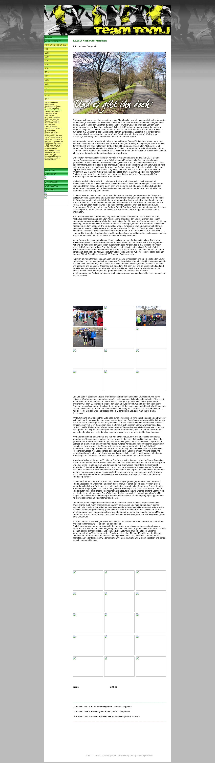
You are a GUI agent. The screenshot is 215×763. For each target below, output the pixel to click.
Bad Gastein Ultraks (52, 147)
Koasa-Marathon (51, 126)
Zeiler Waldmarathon (52, 158)
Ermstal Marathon (51, 132)
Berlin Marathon (51, 149)
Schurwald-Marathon (52, 117)
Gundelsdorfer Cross (52, 106)
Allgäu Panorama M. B (53, 139)
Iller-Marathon (50, 125)
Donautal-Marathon (52, 123)
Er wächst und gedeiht (102, 707)
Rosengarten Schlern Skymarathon (53, 129)
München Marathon (52, 150)
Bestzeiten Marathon (53, 156)
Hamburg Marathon (52, 121)
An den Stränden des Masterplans (107, 716)
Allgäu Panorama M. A (53, 137)
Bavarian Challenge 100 (54, 141)
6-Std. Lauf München (53, 145)
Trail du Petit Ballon (52, 112)
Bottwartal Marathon (52, 152)
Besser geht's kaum (101, 711)
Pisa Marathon (50, 160)
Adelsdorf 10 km (51, 113)
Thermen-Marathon (52, 108)
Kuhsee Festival (51, 134)
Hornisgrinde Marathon (53, 136)
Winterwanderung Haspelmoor (51, 103)
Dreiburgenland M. (52, 119)
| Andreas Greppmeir (122, 707)
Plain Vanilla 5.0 (51, 115)
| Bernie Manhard (132, 716)
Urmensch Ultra (50, 154)
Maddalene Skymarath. (53, 143)
